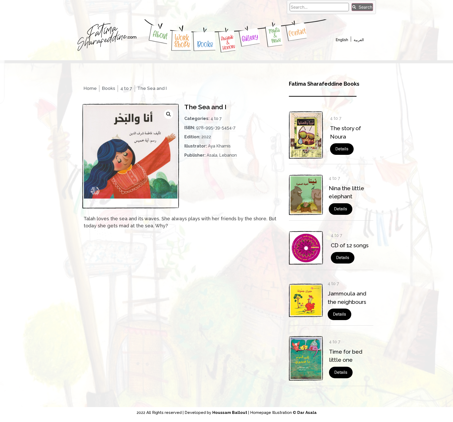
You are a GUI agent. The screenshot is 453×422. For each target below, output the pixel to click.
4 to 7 (126, 88)
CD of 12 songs (350, 245)
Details (341, 148)
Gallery (250, 37)
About (160, 35)
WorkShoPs (183, 41)
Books (205, 44)
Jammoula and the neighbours (347, 297)
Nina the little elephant (346, 192)
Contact (297, 32)
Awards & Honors (228, 42)
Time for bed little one (345, 355)
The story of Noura (345, 132)
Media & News (275, 35)
